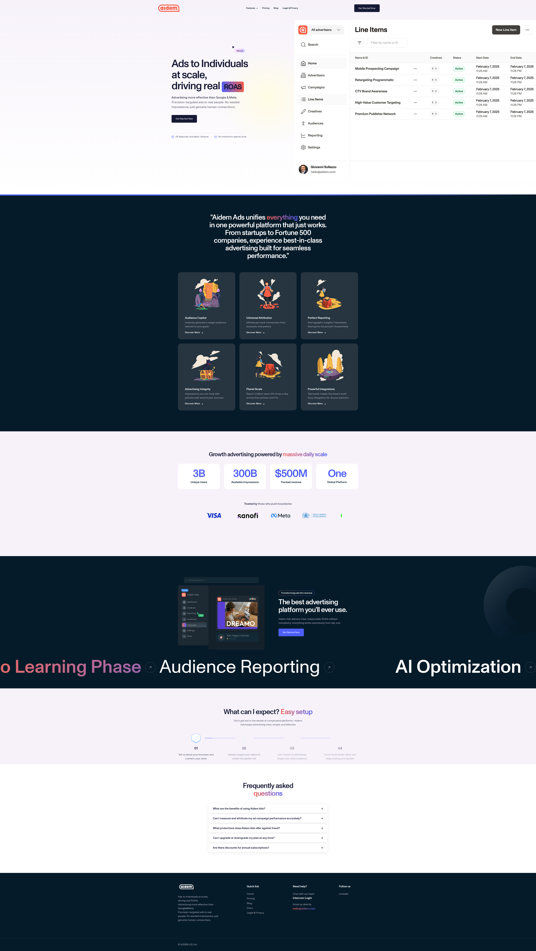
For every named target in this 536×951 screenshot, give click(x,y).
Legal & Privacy (290, 8)
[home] (168, 8)
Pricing (265, 8)
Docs (250, 908)
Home (250, 894)
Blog (276, 8)
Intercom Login (302, 898)
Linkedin (343, 894)
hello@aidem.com (304, 908)
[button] (252, 8)
